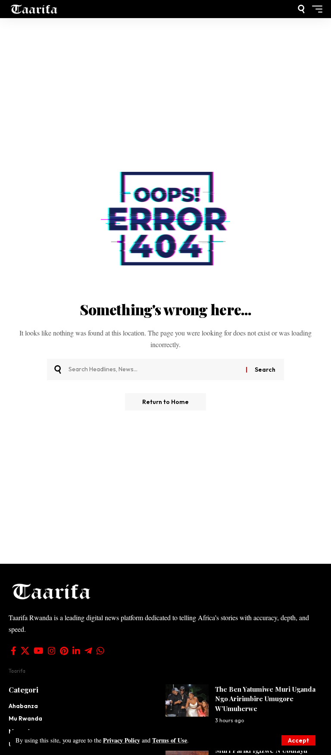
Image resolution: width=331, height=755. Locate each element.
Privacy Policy (121, 740)
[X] (25, 650)
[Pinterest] (64, 650)
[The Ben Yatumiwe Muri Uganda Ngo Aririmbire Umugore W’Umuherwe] (187, 700)
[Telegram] (88, 650)
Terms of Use (169, 740)
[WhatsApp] (100, 650)
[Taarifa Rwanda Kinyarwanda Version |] (34, 9)
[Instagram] (52, 650)
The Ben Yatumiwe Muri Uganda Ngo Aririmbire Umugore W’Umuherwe (265, 699)
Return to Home (165, 402)
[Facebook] (14, 650)
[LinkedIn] (76, 650)
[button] (298, 740)
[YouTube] (38, 650)
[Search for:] (154, 369)
